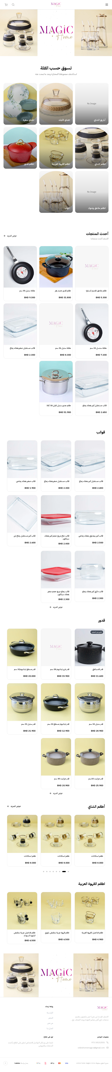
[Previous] (9, 841)
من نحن (50, 1023)
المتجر (51, 1017)
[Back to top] (6, 1063)
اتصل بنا (50, 1028)
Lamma (17, 1063)
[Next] (103, 841)
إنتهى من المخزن (88, 663)
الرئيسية (50, 1012)
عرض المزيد (12, 235)
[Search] (13, 4)
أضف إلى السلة (90, 285)
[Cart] (6, 4)
